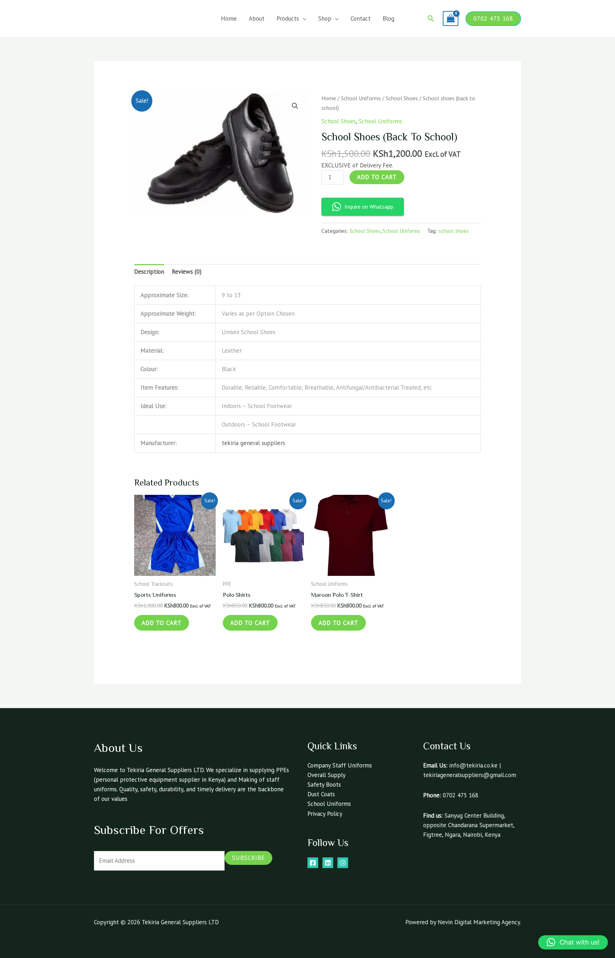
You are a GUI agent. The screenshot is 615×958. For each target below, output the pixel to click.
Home (229, 18)
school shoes (453, 230)
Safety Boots (324, 784)
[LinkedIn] (327, 862)
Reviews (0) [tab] (186, 271)
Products (288, 18)
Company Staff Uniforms (340, 765)
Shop (324, 18)
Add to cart (377, 177)
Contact (360, 18)
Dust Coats (321, 794)
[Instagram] (342, 862)
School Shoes (402, 98)
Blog (388, 18)
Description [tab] (149, 271)
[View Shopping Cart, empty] (450, 18)
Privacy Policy (325, 814)
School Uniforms (361, 98)
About (256, 18)
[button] (431, 18)
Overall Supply (327, 775)
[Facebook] (313, 862)
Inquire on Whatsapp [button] (369, 206)
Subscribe (248, 858)
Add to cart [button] (162, 623)
